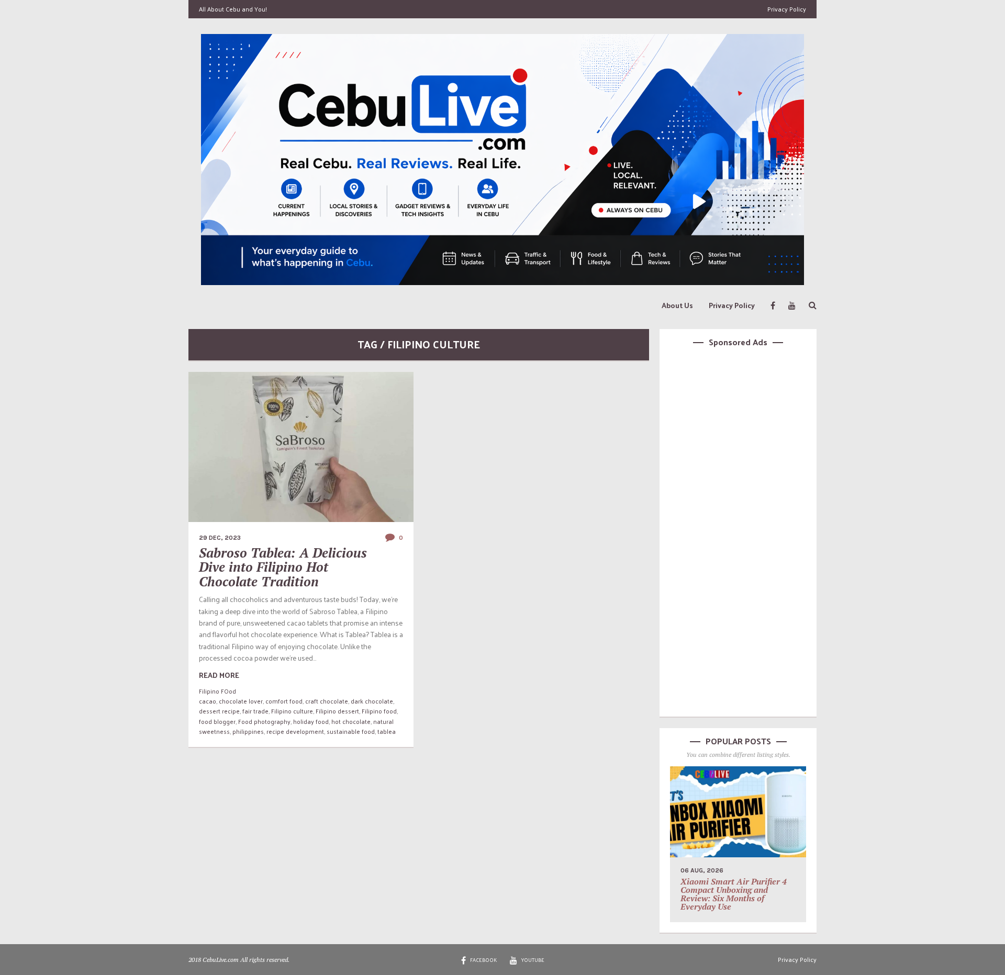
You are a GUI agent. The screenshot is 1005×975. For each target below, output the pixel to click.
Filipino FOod (217, 691)
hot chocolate (351, 721)
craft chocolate (326, 701)
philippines (248, 731)
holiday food (311, 721)
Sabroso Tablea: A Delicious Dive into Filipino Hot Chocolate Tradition (283, 567)
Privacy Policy (786, 9)
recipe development (295, 731)
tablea (386, 731)
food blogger (217, 721)
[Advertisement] (738, 530)
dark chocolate (372, 701)
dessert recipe (219, 711)
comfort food (284, 701)
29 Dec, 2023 (220, 537)
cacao (207, 701)
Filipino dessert (337, 711)
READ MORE (219, 675)
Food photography (264, 721)
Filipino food (379, 711)
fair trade (255, 711)
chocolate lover (241, 701)
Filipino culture (292, 711)
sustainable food (351, 731)
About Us (677, 305)
